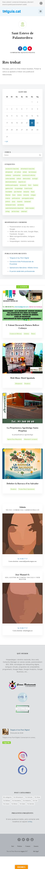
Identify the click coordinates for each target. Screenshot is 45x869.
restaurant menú (10, 205)
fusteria (35, 185)
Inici (12, 846)
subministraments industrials (15, 208)
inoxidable (9, 192)
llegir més (6, 742)
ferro (29, 185)
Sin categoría (7, 797)
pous (13, 201)
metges (33, 195)
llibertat (8, 195)
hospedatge (18, 188)
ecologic (35, 178)
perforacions (16, 198)
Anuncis (36, 846)
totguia (22, 851)
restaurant (27, 201)
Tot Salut (22, 804)
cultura (19, 178)
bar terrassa (32, 172)
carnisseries (16, 175)
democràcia (26, 178)
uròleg (7, 211)
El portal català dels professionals (22, 271)
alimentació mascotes (27, 169)
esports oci (22, 182)
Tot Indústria (27, 800)
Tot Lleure (6, 804)
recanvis (19, 201)
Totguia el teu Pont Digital (19, 258)
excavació (23, 185)
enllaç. (30, 822)
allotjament (9, 172)
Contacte (27, 846)
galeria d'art (9, 188)
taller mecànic (30, 208)
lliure (13, 195)
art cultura (18, 172)
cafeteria (8, 175)
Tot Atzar (37, 797)
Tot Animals (28, 797)
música (8, 198)
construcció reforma (28, 175)
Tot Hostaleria (16, 800)
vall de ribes (15, 211)
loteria (19, 195)
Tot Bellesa (6, 800)
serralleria (21, 205)
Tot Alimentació (18, 797)
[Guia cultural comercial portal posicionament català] (11, 11)
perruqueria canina (27, 198)
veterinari (24, 211)
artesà (25, 172)
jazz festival (17, 192)
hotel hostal (28, 188)
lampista (26, 192)
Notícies (19, 846)
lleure (32, 192)
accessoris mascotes (12, 169)
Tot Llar (35, 800)
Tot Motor (14, 804)
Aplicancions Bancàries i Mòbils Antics (24, 268)
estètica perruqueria (12, 185)
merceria (26, 195)
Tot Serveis (30, 804)
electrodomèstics (11, 182)
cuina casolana (10, 178)
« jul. (6, 141)
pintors (8, 201)
